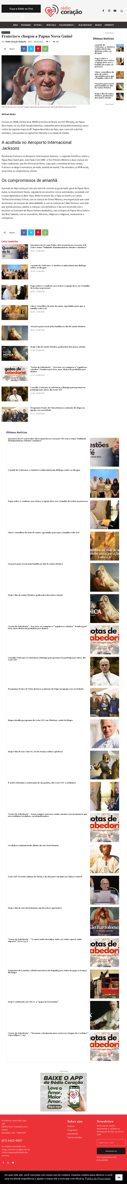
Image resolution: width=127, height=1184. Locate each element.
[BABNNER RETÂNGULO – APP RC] (63, 1092)
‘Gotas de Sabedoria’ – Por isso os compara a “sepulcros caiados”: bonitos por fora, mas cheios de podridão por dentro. (58, 369)
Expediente (72, 1133)
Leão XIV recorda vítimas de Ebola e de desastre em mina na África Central (45, 877)
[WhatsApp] (45, 49)
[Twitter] (31, 49)
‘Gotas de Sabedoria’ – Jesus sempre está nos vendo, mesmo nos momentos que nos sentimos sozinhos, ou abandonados (47, 815)
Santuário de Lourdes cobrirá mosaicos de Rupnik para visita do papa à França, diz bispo (47, 971)
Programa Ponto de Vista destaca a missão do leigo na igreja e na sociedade (57, 409)
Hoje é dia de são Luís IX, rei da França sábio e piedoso (35, 752)
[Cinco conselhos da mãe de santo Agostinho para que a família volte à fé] (15, 312)
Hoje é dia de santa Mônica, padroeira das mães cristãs (57, 347)
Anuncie (71, 1126)
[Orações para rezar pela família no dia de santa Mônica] (15, 333)
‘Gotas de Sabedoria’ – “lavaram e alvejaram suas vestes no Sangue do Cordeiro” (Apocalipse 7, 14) (48, 1034)
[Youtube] (115, 11)
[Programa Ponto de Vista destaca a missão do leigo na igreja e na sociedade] (15, 414)
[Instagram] (109, 11)
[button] (121, 11)
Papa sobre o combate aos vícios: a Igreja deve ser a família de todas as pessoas (60, 287)
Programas (72, 1130)
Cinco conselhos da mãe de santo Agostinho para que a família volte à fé (104, 75)
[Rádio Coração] (63, 11)
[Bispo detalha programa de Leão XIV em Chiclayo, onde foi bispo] (104, 733)
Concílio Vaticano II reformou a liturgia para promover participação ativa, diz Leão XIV (57, 388)
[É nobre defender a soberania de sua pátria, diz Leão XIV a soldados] (104, 796)
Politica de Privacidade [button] (98, 1178)
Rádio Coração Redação (15, 41)
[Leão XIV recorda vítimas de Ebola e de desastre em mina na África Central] (104, 890)
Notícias (5, 32)
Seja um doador (74, 1137)
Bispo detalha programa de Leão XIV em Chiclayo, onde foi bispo (40, 720)
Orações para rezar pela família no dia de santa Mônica (57, 326)
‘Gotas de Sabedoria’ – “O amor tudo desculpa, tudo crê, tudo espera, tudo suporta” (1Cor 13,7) (45, 940)
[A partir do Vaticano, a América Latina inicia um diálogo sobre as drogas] (15, 272)
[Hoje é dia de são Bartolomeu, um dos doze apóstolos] (104, 921)
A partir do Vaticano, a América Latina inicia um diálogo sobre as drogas (58, 266)
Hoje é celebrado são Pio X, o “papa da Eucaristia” (33, 1002)
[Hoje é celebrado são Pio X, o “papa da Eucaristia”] (104, 1015)
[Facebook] (103, 11)
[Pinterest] (38, 49)
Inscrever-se (111, 1151)
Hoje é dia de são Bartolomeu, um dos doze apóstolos (35, 908)
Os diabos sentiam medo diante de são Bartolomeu (33, 845)
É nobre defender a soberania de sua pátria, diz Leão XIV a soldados (42, 783)
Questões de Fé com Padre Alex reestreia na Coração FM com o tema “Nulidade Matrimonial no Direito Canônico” (58, 246)
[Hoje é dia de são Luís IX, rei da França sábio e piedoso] (104, 765)
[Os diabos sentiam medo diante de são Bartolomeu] (104, 859)
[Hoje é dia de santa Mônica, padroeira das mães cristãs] (15, 353)
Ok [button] (119, 1177)
